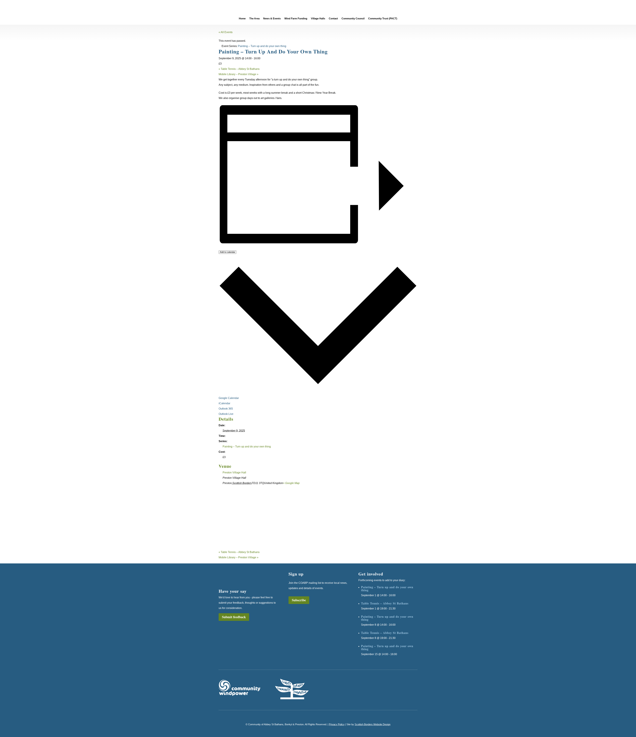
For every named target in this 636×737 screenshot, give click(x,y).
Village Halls (318, 18)
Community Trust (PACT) (382, 18)
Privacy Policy (336, 724)
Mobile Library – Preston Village (238, 74)
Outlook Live (226, 414)
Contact (333, 18)
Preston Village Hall (234, 472)
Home (242, 18)
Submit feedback (234, 617)
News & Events (272, 18)
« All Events (226, 32)
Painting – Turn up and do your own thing (247, 446)
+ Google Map (291, 483)
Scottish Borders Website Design (372, 724)
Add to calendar (227, 252)
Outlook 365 (226, 408)
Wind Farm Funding (295, 18)
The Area (254, 18)
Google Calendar (229, 398)
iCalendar (225, 403)
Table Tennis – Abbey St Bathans (239, 69)
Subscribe (299, 600)
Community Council (353, 18)
